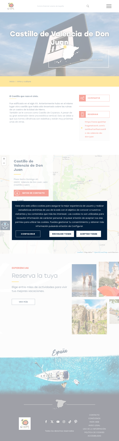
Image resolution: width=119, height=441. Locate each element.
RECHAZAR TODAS (61, 234)
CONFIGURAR (28, 234)
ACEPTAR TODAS (88, 234)
